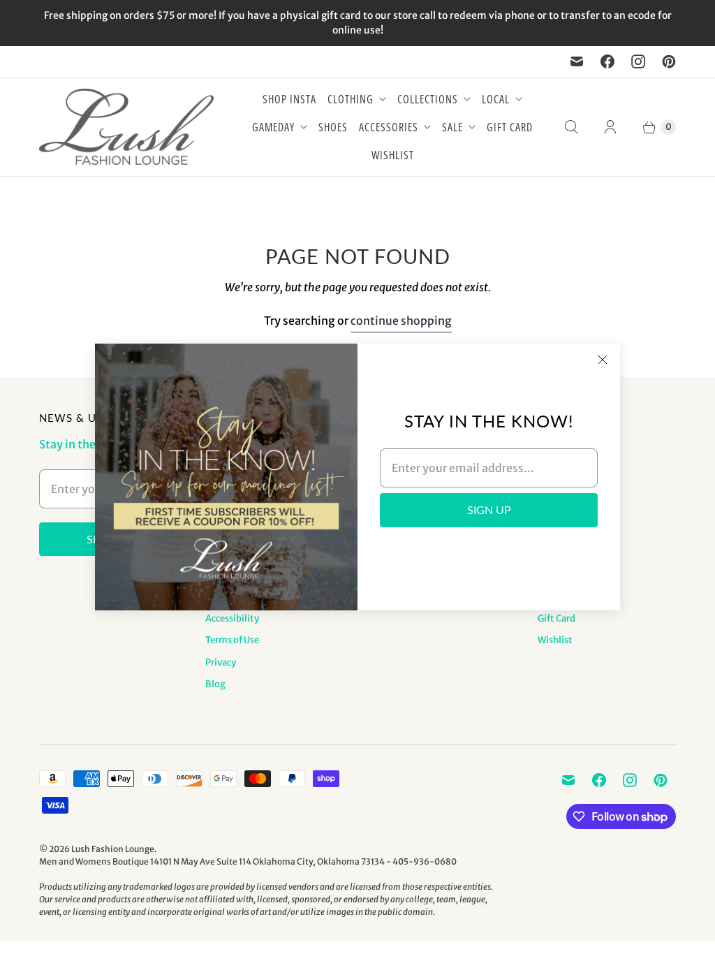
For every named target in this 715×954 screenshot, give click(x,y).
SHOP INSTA (289, 99)
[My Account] (610, 127)
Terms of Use (232, 640)
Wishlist (392, 155)
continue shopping (401, 321)
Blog (215, 684)
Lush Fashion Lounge (112, 849)
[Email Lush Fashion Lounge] (576, 61)
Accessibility (232, 618)
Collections (427, 99)
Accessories (388, 127)
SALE (452, 127)
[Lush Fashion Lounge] (126, 127)
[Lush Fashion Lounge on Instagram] (638, 61)
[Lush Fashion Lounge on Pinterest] (669, 61)
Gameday (273, 127)
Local (496, 99)
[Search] (571, 127)
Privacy (220, 662)
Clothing (350, 99)
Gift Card (510, 127)
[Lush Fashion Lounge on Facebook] (607, 61)
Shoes (333, 127)
